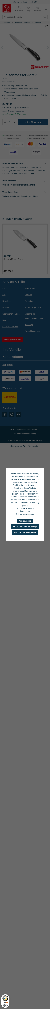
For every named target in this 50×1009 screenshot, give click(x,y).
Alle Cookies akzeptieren (25, 532)
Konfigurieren (25, 521)
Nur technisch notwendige (25, 527)
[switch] (5, 1005)
